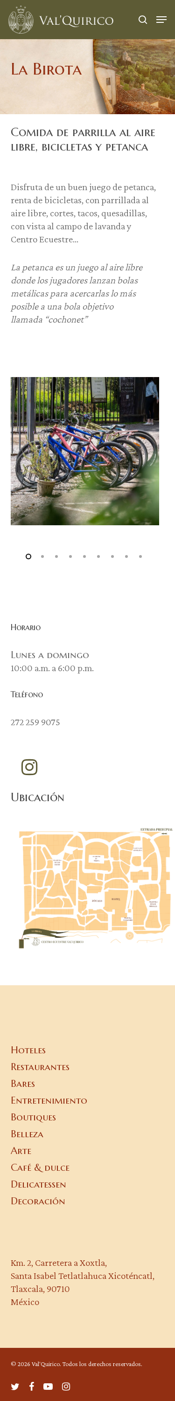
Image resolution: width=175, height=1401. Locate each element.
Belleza (27, 1134)
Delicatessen (38, 1184)
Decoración (38, 1201)
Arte (21, 1151)
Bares (23, 1084)
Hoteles (28, 1050)
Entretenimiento (49, 1100)
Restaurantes (40, 1067)
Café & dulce (40, 1167)
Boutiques (33, 1117)
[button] (161, 19)
